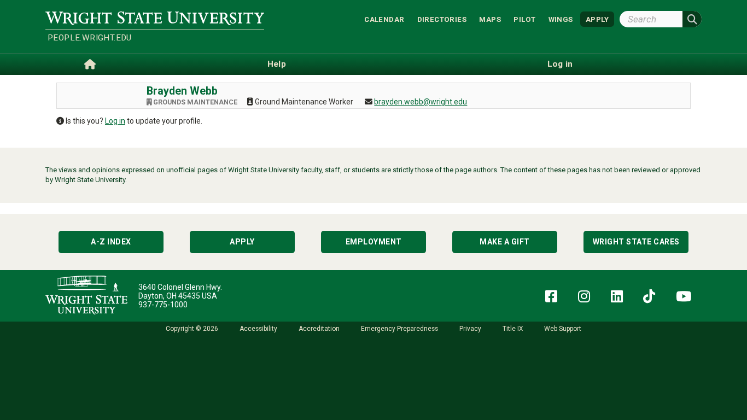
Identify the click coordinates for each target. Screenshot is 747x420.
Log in (115, 120)
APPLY (597, 19)
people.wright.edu (90, 38)
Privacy (470, 328)
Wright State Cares (636, 241)
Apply (242, 241)
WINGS (560, 19)
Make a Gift (505, 241)
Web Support (562, 328)
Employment (374, 241)
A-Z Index (111, 241)
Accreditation (319, 328)
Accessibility (258, 328)
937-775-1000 (163, 304)
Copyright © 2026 (192, 328)
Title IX (513, 328)
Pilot (524, 19)
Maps (490, 19)
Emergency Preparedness (399, 328)
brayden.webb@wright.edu (420, 101)
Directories (441, 19)
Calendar (384, 19)
